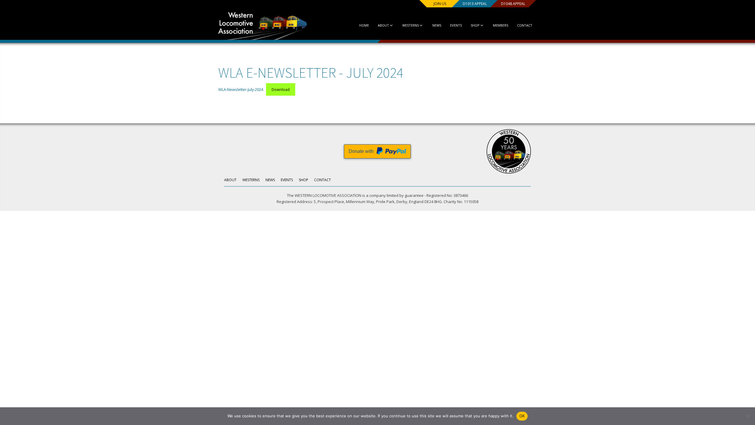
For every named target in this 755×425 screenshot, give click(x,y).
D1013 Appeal (475, 3)
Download (281, 89)
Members (500, 25)
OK (522, 415)
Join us (440, 3)
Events (456, 25)
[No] (748, 416)
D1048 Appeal (513, 3)
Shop (475, 25)
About (383, 25)
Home (364, 25)
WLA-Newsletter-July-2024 (240, 89)
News (436, 25)
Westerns (410, 25)
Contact (524, 25)
